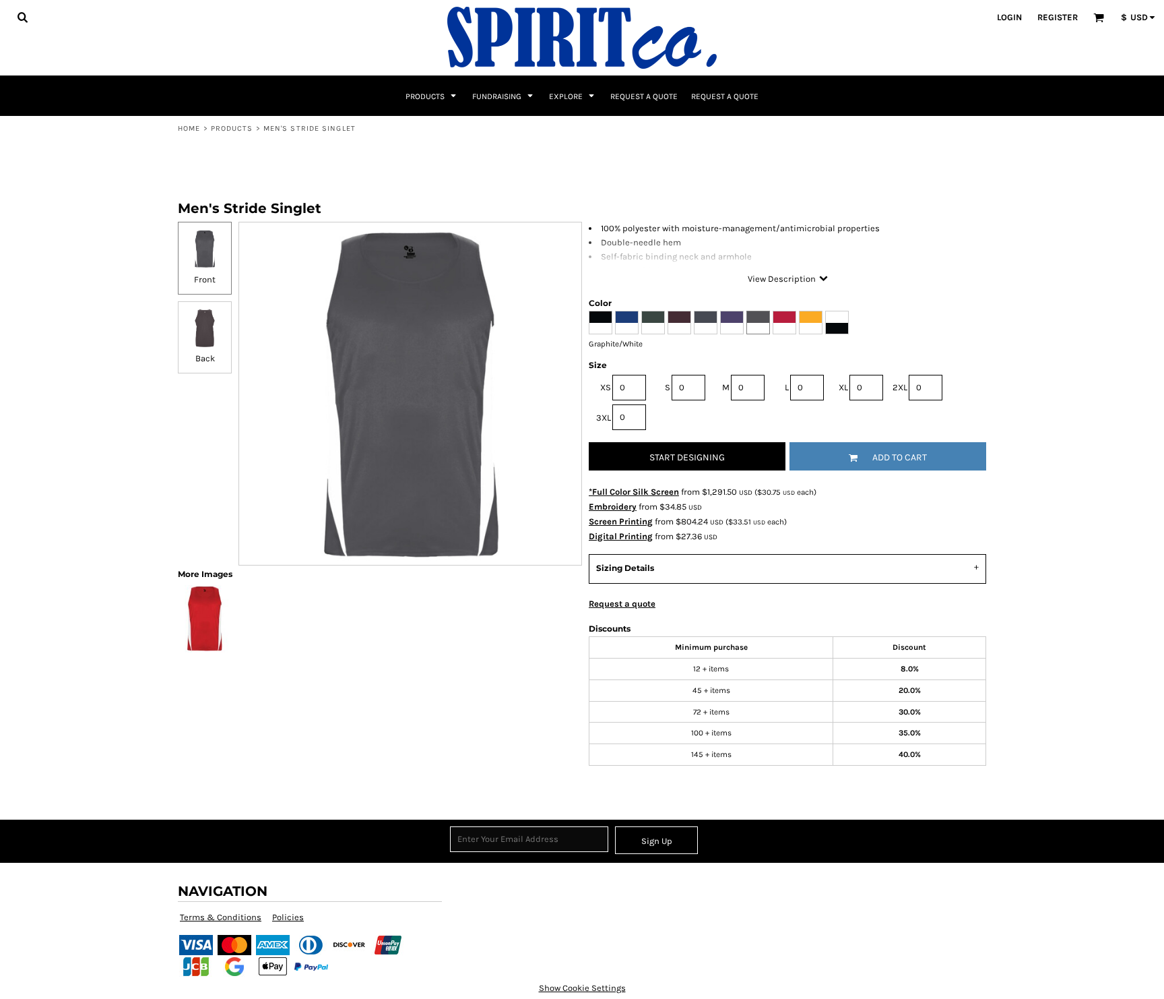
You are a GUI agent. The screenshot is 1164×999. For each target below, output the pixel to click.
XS (605, 387)
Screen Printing (621, 521)
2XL (900, 387)
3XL (603, 418)
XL (843, 387)
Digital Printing (621, 536)
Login (1009, 17)
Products (232, 128)
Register (1057, 17)
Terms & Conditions (220, 917)
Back (205, 358)
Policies (288, 917)
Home (189, 128)
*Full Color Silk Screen (634, 492)
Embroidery (613, 507)
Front (205, 279)
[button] (22, 16)
